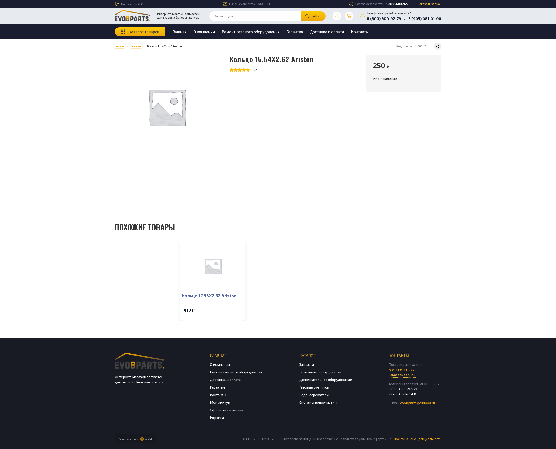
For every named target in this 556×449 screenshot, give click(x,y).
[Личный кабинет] (337, 16)
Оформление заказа (226, 410)
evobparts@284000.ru (254, 4)
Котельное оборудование (320, 372)
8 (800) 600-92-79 (384, 18)
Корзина (217, 417)
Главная (179, 31)
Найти (315, 16)
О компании (204, 31)
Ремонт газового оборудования (251, 31)
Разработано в (128, 438)
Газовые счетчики (314, 387)
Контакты (360, 31)
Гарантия (294, 31)
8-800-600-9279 (398, 4)
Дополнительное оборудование (325, 379)
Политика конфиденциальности (417, 439)
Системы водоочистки (318, 402)
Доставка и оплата (327, 31)
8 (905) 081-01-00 (424, 18)
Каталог (307, 355)
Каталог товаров (144, 31)
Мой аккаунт (221, 402)
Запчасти (306, 364)
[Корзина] (349, 16)
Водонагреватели (314, 395)
